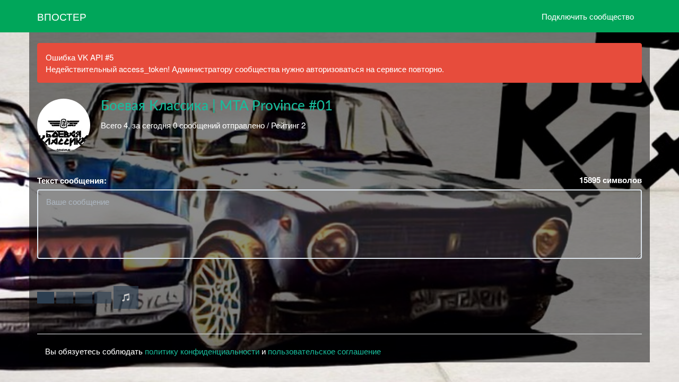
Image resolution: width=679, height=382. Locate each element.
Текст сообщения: (72, 180)
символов (610, 180)
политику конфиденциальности (202, 351)
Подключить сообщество (588, 16)
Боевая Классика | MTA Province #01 (217, 106)
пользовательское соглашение (324, 351)
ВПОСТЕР (61, 16)
